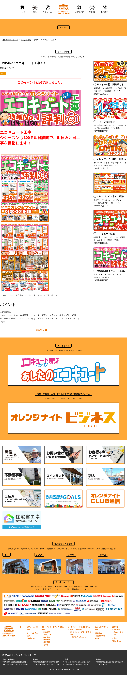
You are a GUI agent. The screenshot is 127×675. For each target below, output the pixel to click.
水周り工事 (47, 634)
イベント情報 (26, 40)
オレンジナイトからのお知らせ (79, 627)
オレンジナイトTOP (10, 40)
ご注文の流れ (100, 636)
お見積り (115, 638)
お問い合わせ (116, 641)
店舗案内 (98, 633)
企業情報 (115, 627)
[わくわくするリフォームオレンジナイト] (63, 9)
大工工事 (46, 632)
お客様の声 (31, 638)
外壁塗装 (46, 640)
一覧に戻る (39, 330)
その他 (45, 645)
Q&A (97, 638)
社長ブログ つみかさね (78, 637)
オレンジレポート (76, 629)
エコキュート (48, 637)
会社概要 (117, 629)
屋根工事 (46, 642)
